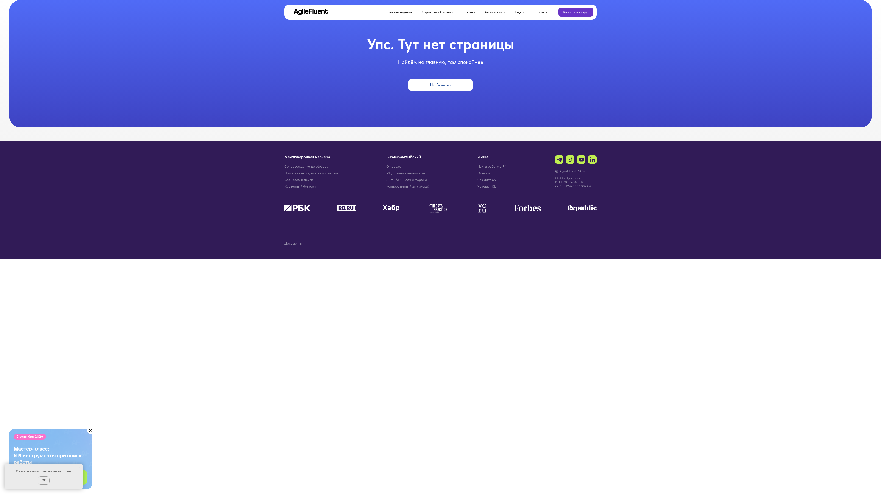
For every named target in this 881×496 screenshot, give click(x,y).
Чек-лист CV (486, 180)
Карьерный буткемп (437, 12)
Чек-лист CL (486, 186)
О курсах (393, 166)
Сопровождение (399, 12)
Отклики (468, 12)
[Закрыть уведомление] (79, 467)
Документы (293, 243)
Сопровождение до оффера (306, 166)
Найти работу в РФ (492, 166)
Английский (493, 12)
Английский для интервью (406, 180)
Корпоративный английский (407, 186)
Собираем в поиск (298, 180)
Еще (518, 12)
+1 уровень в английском (405, 173)
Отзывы (540, 12)
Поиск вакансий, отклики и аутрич (311, 173)
